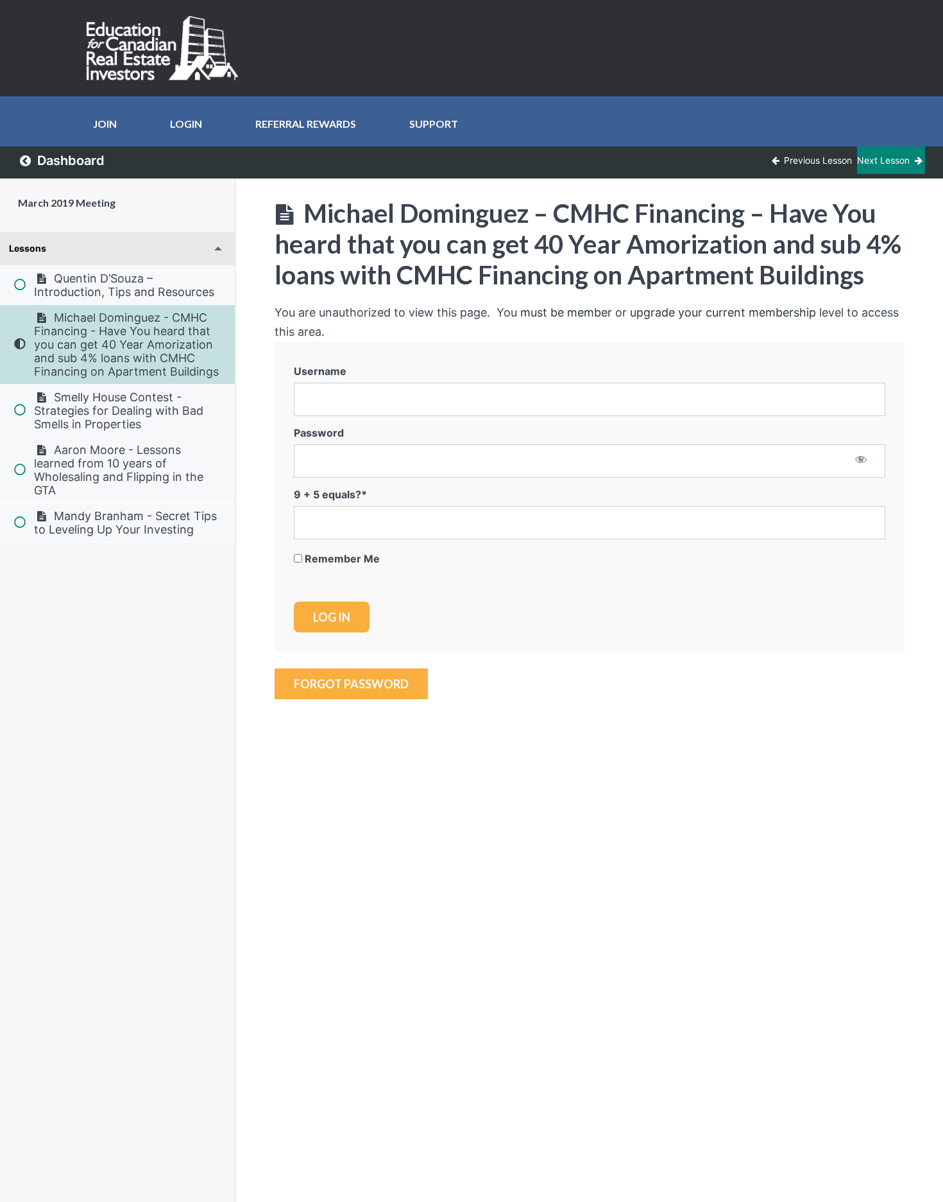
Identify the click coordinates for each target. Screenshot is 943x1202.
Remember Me (341, 558)
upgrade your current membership (723, 312)
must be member (566, 312)
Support (433, 124)
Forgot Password (351, 684)
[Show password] (861, 460)
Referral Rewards (305, 124)
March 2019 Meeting (66, 202)
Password (319, 432)
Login (186, 124)
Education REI (167, 48)
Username (320, 371)
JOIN (105, 124)
